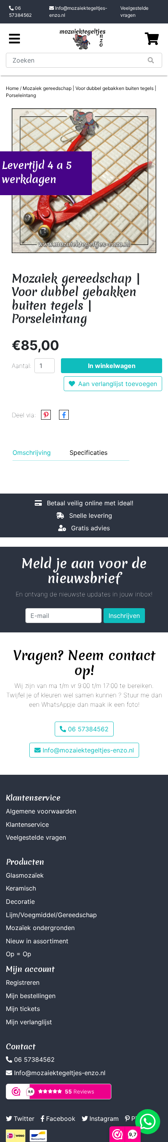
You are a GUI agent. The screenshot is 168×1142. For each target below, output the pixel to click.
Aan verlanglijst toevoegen (117, 384)
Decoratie (20, 901)
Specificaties (88, 452)
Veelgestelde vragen (134, 11)
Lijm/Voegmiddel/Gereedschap (51, 915)
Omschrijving (32, 452)
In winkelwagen (112, 366)
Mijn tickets (23, 1009)
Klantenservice (27, 824)
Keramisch (21, 888)
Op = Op (18, 954)
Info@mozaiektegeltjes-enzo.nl (78, 11)
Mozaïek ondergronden (40, 928)
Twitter (24, 1118)
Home (12, 88)
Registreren (22, 982)
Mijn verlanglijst (29, 1022)
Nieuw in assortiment (37, 941)
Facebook (60, 1118)
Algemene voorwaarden (41, 811)
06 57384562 (20, 11)
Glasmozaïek (25, 875)
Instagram (104, 1118)
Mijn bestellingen (30, 996)
